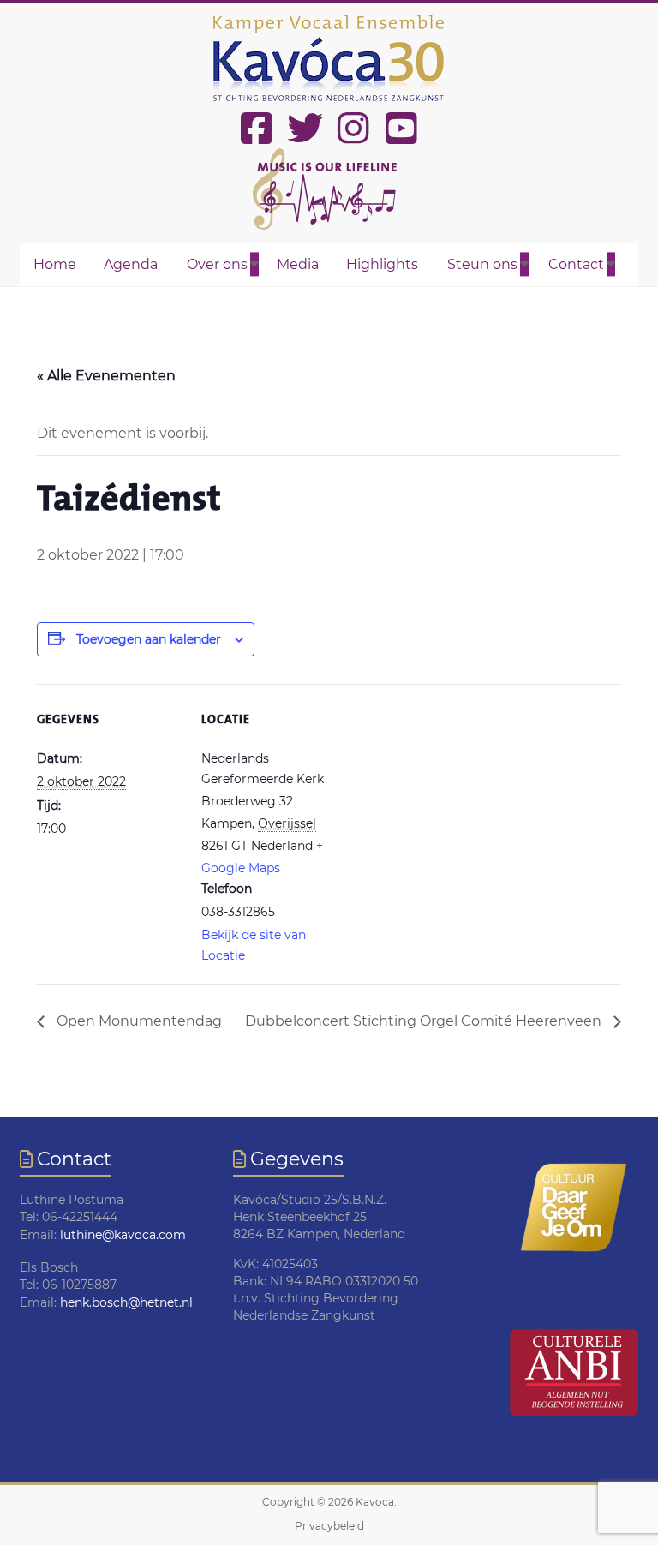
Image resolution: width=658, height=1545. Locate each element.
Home (54, 264)
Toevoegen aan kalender (148, 639)
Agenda (131, 264)
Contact (576, 264)
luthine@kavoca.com (123, 1235)
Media (298, 264)
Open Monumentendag (137, 1021)
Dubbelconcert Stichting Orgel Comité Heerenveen (425, 1021)
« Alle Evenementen (106, 376)
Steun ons (482, 264)
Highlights (382, 264)
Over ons (217, 264)
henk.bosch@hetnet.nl (126, 1302)
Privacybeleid (329, 1525)
